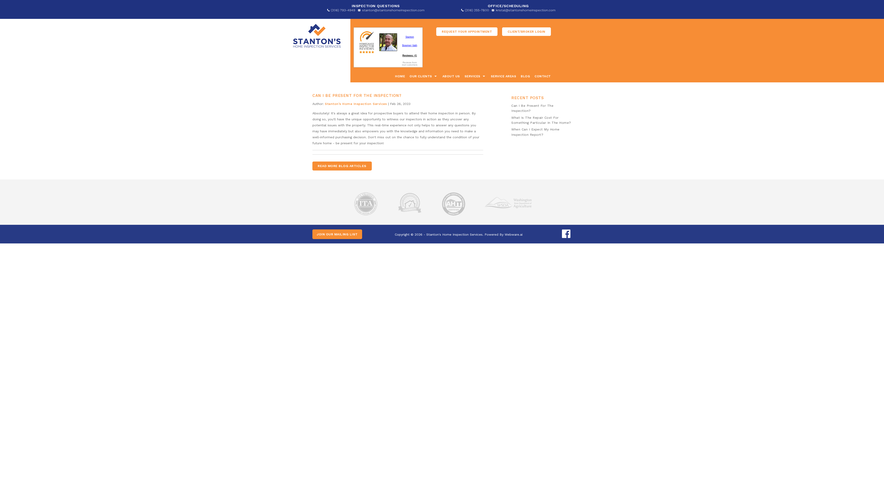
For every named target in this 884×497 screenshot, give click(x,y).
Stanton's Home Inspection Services (454, 234)
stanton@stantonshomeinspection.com (393, 10)
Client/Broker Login (526, 31)
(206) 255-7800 (477, 10)
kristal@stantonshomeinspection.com (525, 10)
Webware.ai (514, 234)
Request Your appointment (467, 31)
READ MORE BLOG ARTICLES (342, 166)
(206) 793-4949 (343, 10)
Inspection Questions (376, 6)
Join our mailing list (337, 234)
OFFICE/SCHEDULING (508, 6)
